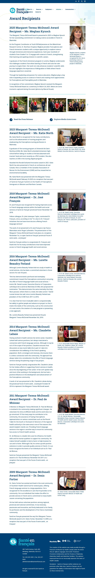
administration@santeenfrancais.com (33, 561)
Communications (69, 9)
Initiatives (58, 9)
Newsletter (30, 12)
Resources (38, 9)
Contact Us (38, 12)
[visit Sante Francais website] (77, 543)
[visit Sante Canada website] (66, 544)
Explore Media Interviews (65, 119)
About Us (29, 9)
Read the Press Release (23, 119)
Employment (48, 9)
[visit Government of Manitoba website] (55, 545)
